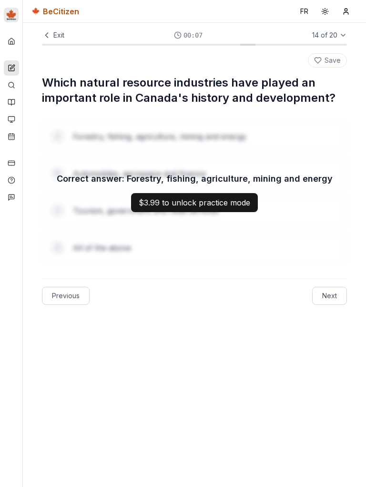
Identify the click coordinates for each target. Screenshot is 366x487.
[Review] (11, 85)
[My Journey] (11, 136)
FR (306, 13)
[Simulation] (11, 119)
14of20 (324, 35)
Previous (66, 296)
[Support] (11, 180)
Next (329, 296)
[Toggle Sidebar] (22, 243)
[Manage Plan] (11, 163)
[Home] (11, 41)
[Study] (11, 102)
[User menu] (346, 11)
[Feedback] (11, 197)
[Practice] (11, 68)
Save (333, 60)
